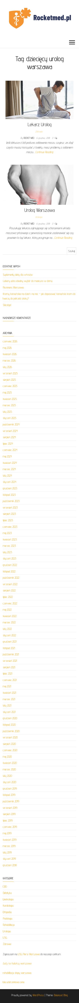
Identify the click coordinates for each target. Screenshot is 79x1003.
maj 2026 (7, 348)
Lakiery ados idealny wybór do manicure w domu (28, 281)
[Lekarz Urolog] (39, 99)
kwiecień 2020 (10, 763)
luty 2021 (7, 705)
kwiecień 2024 (10, 463)
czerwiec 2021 (10, 680)
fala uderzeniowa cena (13, 982)
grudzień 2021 (10, 641)
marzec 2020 (9, 769)
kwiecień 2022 (10, 616)
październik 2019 (11, 801)
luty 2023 (7, 552)
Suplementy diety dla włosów (18, 274)
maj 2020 (7, 756)
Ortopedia (7, 912)
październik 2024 (11, 424)
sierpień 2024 (9, 437)
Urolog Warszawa (39, 210)
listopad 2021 (9, 648)
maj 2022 (7, 609)
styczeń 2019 (9, 858)
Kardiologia (8, 905)
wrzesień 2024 (10, 431)
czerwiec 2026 (10, 341)
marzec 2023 (9, 545)
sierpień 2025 (9, 379)
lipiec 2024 (8, 443)
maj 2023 (7, 533)
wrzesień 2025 (10, 373)
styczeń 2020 (9, 782)
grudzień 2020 (10, 718)
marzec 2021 (9, 699)
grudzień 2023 (10, 488)
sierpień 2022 (9, 590)
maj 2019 (7, 833)
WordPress (38, 995)
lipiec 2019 (7, 820)
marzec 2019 (9, 846)
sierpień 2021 (9, 667)
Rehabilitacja (9, 925)
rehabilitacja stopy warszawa (17, 973)
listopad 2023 (9, 495)
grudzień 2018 (10, 865)
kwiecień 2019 (9, 839)
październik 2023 (11, 501)
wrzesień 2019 (10, 807)
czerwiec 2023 (10, 526)
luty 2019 (7, 852)
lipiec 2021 (7, 673)
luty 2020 (7, 776)
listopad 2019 (9, 795)
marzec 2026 (9, 360)
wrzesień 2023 (10, 507)
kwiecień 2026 (10, 354)
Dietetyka (7, 893)
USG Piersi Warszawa (29, 954)
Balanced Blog (61, 995)
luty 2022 (7, 629)
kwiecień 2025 (10, 399)
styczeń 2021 (9, 712)
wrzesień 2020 (10, 737)
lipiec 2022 (8, 597)
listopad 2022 (9, 571)
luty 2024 (7, 475)
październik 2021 (11, 654)
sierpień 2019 (9, 814)
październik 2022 (11, 577)
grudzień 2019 (10, 788)
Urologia (38, 216)
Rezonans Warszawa (13, 287)
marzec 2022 (9, 622)
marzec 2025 (9, 405)
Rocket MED (29, 137)
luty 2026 (7, 367)
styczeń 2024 (9, 482)
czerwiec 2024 (10, 450)
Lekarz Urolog (39, 124)
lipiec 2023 (8, 520)
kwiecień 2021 (9, 692)
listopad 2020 (9, 724)
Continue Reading (44, 152)
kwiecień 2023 (10, 539)
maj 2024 (7, 456)
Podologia (7, 918)
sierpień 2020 (9, 744)
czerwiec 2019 (10, 827)
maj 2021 (7, 686)
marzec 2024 (9, 469)
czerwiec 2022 (10, 603)
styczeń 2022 (9, 635)
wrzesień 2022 (10, 584)
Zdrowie (38, 131)
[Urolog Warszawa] (38, 184)
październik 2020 (11, 731)
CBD (5, 886)
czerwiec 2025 (10, 386)
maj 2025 (7, 392)
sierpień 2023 (9, 514)
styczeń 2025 (9, 418)
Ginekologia (8, 899)
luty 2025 (7, 411)
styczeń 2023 (9, 558)
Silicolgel (7, 305)
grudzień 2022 (10, 565)
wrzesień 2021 (10, 661)
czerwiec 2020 (10, 750)
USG (5, 937)
